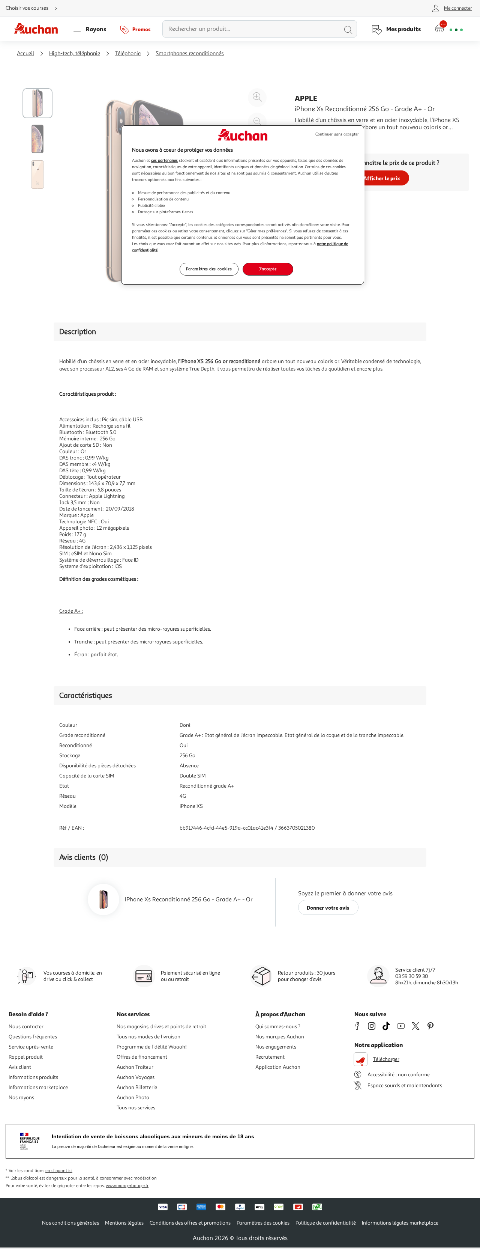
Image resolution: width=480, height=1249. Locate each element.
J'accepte (267, 268)
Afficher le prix (381, 178)
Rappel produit (26, 1057)
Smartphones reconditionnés (190, 53)
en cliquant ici (58, 1171)
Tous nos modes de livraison (148, 1037)
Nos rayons (21, 1097)
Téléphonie (128, 53)
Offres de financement (142, 1057)
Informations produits (33, 1077)
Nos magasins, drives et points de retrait (161, 1026)
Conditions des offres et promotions (190, 1223)
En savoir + (309, 138)
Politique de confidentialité (326, 1223)
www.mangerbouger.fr (127, 1186)
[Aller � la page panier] (449, 29)
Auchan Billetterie (137, 1087)
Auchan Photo (133, 1097)
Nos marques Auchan (279, 1037)
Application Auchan (277, 1067)
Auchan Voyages (135, 1077)
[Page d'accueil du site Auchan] (38, 29)
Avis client (20, 1067)
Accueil (25, 53)
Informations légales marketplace (400, 1223)
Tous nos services (136, 1107)
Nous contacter (26, 1026)
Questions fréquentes (33, 1037)
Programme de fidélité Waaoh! (152, 1047)
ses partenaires (164, 160)
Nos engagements (275, 1047)
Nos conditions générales (70, 1223)
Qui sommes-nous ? (277, 1026)
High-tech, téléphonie (74, 53)
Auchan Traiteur (135, 1067)
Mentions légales (124, 1223)
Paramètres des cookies (209, 268)
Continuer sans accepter (337, 134)
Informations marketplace (38, 1087)
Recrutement (270, 1057)
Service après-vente (31, 1047)
